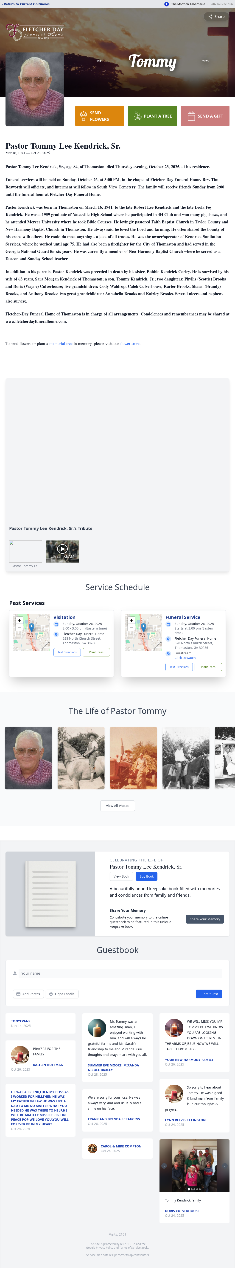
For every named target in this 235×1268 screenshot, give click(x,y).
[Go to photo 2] (192, 1189)
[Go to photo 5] (200, 1189)
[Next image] (225, 1166)
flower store (130, 343)
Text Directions (67, 652)
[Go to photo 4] (197, 1189)
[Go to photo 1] (189, 1189)
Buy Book (147, 876)
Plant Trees (96, 652)
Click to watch (185, 658)
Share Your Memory (205, 919)
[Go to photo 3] (194, 1189)
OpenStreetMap (122, 1255)
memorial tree (61, 343)
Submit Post (209, 994)
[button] (31, 628)
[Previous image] (164, 1166)
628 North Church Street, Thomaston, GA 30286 (82, 640)
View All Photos (117, 805)
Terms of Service (130, 1248)
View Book (121, 876)
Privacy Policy (104, 1248)
